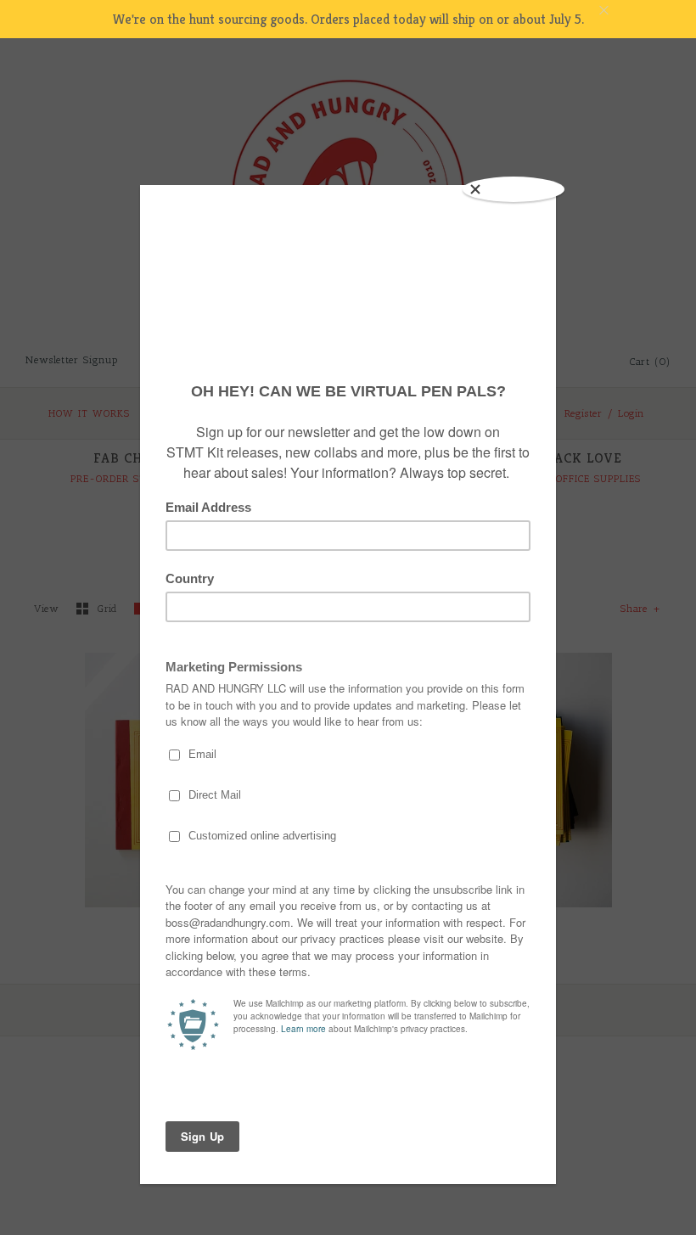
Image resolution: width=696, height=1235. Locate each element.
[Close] (513, 189)
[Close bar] (645, 10)
